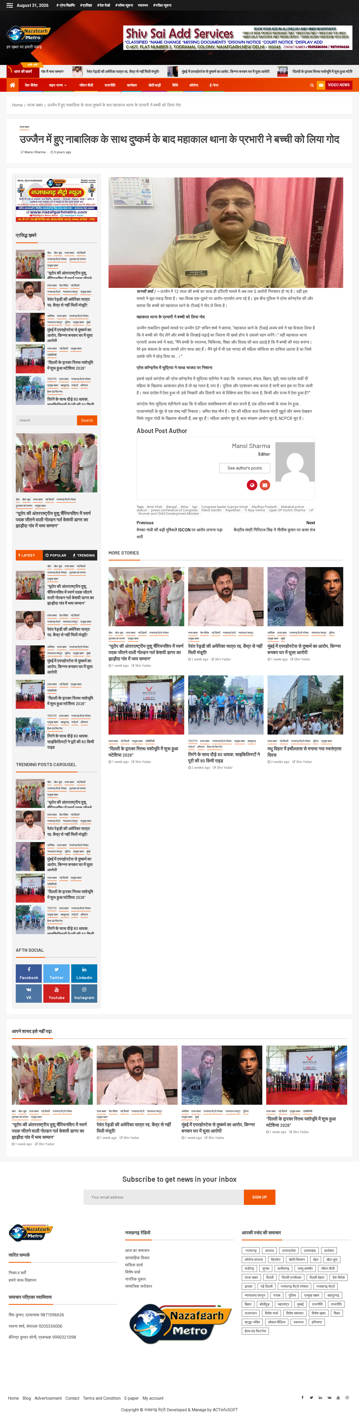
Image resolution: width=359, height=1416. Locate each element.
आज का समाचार (137, 1250)
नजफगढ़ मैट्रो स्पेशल (159, 632)
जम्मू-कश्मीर (305, 1268)
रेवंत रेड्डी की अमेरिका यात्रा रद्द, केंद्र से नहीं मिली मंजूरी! (68, 631)
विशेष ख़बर (319, 1313)
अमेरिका (271, 632)
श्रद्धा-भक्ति (252, 1322)
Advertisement (48, 1398)
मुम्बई (300, 1304)
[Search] (312, 85)
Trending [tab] (86, 555)
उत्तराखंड (310, 1251)
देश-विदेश (31, 85)
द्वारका (248, 1286)
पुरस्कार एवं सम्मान (117, 638)
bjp (194, 507)
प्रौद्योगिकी (150, 741)
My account (152, 1398)
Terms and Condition (102, 1398)
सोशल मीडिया (276, 1322)
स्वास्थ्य (143, 5)
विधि (175, 85)
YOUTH (192, 741)
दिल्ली (270, 1277)
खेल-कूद (119, 632)
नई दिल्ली (142, 632)
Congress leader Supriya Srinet (224, 507)
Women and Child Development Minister (168, 514)
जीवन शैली (86, 85)
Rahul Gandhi (212, 510)
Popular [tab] (58, 555)
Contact (72, 1398)
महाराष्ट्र (283, 1304)
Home (13, 1398)
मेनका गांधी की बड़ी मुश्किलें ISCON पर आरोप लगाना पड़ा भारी (180, 529)
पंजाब (276, 1295)
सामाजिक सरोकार (138, 1286)
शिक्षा (337, 1313)
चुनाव (265, 1268)
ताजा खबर (24, 126)
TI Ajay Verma (254, 510)
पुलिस (332, 632)
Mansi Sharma (35, 152)
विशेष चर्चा (132, 1272)
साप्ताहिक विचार (137, 1257)
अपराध (269, 1251)
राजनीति (110, 85)
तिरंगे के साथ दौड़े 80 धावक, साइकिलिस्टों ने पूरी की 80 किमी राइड (70, 404)
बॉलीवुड (265, 1304)
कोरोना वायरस (254, 1259)
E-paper (131, 1398)
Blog (27, 1398)
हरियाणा (200, 746)
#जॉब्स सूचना (124, 5)
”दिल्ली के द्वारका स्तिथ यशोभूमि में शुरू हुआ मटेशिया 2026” (250, 71)
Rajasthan (232, 510)
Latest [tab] (28, 555)
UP (311, 510)
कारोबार (132, 85)
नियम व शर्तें (17, 1272)
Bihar (184, 507)
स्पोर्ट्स (191, 746)
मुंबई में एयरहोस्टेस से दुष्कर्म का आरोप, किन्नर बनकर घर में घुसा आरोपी (147, 71)
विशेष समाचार (295, 1313)
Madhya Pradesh (264, 507)
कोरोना (193, 85)
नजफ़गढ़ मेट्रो (229, 632)
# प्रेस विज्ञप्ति (65, 5)
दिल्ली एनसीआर (291, 1277)
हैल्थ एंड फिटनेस (214, 746)
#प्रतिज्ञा (86, 5)
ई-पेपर (214, 85)
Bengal (171, 507)
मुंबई (283, 638)
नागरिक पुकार (135, 1279)
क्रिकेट (276, 1259)
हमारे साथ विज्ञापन (22, 1280)
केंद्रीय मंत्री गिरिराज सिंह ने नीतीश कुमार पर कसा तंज (274, 526)
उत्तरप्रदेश (289, 1251)
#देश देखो (103, 5)
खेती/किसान (297, 1259)
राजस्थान (251, 1313)
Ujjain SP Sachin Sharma (287, 510)
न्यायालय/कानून (245, 632)
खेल (110, 632)
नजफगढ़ (251, 1251)
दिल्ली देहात (317, 1277)
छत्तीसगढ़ (283, 1268)
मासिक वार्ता (134, 1264)
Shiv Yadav (143, 666)
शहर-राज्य (56, 85)
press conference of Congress (174, 510)
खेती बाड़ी (154, 85)
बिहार (248, 1304)
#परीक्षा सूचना (162, 5)
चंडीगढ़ (249, 1268)
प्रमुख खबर (133, 638)
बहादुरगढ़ (252, 741)
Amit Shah (154, 507)
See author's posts (245, 468)
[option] (57, 265)
